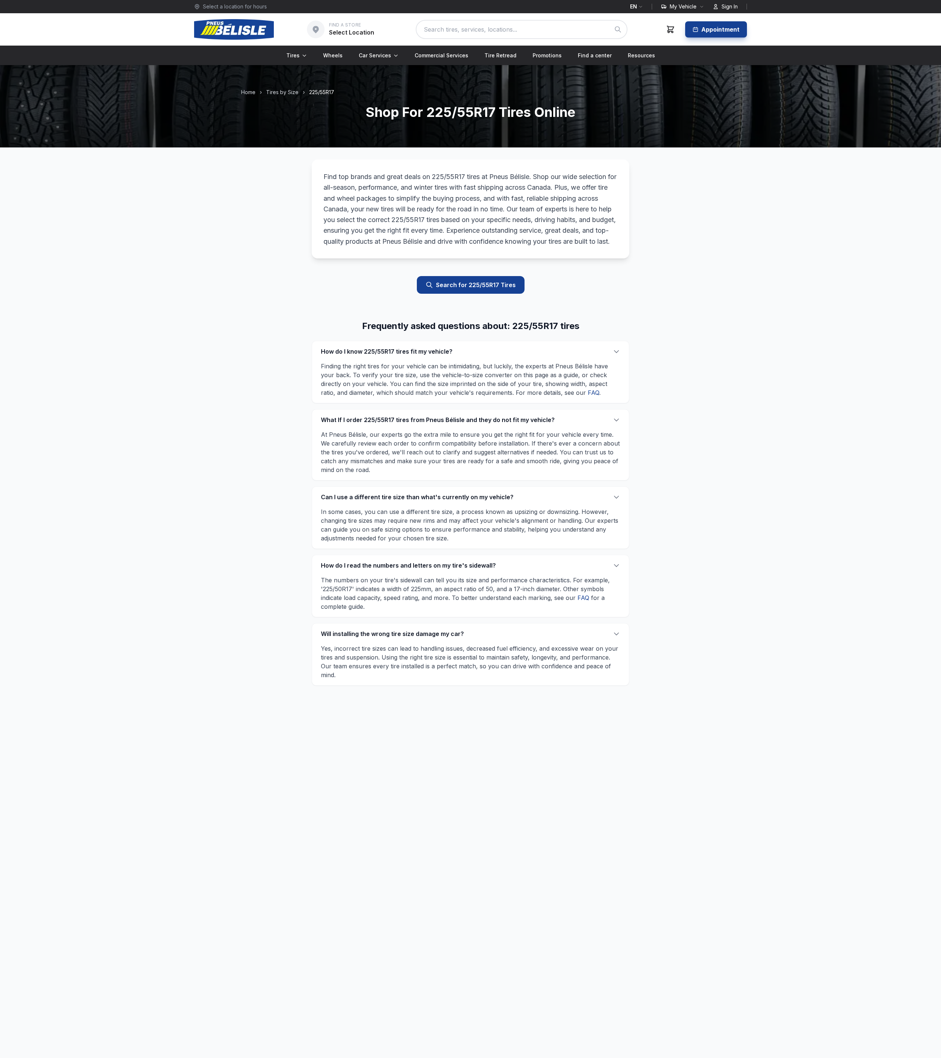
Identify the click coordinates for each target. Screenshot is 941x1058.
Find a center (595, 55)
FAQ (593, 392)
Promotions (547, 55)
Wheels (333, 55)
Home (248, 92)
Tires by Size (282, 92)
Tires (293, 55)
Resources (641, 55)
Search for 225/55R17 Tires (476, 285)
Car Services (375, 55)
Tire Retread (500, 55)
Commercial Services (441, 55)
